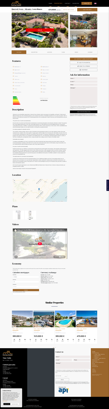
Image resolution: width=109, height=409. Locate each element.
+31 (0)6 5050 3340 (7, 373)
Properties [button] (58, 3)
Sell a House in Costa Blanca (76, 400)
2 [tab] (54, 347)
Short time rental (100, 358)
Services (94, 361)
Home (50, 3)
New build (97, 355)
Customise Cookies (15, 404)
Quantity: (14, 274)
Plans (63, 52)
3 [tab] (55, 347)
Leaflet (51, 201)
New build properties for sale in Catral (32, 405)
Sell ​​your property (98, 362)
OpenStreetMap (58, 201)
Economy (90, 52)
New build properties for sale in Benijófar (76, 405)
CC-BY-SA (65, 201)
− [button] (14, 182)
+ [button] (14, 180)
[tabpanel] (22, 327)
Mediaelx (97, 375)
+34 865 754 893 (6, 385)
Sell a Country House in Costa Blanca (33, 400)
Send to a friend (84, 66)
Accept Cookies (6, 404)
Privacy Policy (78, 107)
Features (19, 52)
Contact (67, 3)
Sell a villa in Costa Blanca (32, 399)
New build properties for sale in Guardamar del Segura (33, 406)
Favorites (75, 3)
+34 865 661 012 (6, 372)
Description (34, 52)
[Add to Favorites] (31, 312)
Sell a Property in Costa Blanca (76, 399)
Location (49, 52)
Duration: (14, 284)
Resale (96, 357)
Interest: (14, 279)
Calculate (26, 290)
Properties (95, 353)
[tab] (40, 61)
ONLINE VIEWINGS (107, 184)
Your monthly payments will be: (19, 291)
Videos (76, 52)
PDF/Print (84, 70)
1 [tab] (53, 347)
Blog (93, 363)
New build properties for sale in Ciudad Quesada (76, 406)
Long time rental (99, 354)
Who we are (96, 359)
